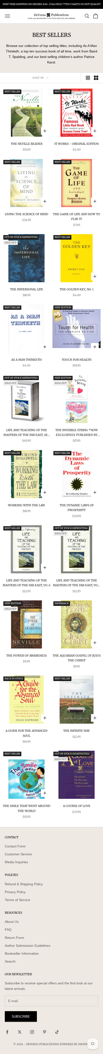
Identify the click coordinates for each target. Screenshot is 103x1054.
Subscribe (21, 1016)
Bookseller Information (22, 953)
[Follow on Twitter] (19, 1032)
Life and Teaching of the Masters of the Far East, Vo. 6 (26, 583)
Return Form (14, 938)
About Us (12, 922)
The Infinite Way (76, 731)
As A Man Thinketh (26, 359)
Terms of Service (17, 900)
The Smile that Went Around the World (26, 808)
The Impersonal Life (26, 289)
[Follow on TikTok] (57, 1032)
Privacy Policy (15, 892)
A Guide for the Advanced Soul (26, 733)
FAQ (8, 929)
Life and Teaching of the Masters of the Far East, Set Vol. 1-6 (26, 433)
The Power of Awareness (26, 655)
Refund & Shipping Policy (24, 884)
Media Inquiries (16, 862)
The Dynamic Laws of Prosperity (77, 507)
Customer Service (18, 854)
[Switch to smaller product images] (96, 78)
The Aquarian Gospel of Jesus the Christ (77, 658)
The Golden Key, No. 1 (76, 289)
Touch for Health (77, 359)
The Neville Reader (26, 144)
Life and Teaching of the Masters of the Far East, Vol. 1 (76, 583)
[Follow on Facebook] (7, 1032)
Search (10, 961)
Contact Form (15, 846)
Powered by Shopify (75, 1044)
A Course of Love (76, 806)
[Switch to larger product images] (88, 78)
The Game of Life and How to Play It (76, 216)
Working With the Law (26, 505)
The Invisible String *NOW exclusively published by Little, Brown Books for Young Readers (76, 433)
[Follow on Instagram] (32, 1032)
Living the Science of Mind (26, 214)
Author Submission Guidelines (27, 945)
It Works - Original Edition (76, 144)
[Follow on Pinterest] (44, 1032)
